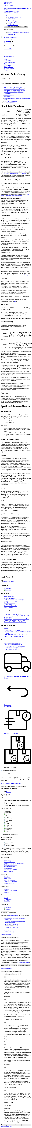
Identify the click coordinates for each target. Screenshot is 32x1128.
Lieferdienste (7, 93)
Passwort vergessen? (9, 880)
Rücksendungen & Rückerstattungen (14, 599)
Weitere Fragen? (8, 607)
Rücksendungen (12, 18)
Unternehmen (7, 930)
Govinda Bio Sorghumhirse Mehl (13, 644)
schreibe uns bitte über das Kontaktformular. (14, 173)
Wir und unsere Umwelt (10, 890)
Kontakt (10, 23)
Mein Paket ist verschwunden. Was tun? (15, 90)
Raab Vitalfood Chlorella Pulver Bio (14, 636)
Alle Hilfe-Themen (13, 25)
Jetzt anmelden (8, 43)
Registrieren (7, 878)
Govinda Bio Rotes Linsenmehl (12, 643)
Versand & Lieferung (9, 598)
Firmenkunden (8, 604)
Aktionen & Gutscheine (10, 606)
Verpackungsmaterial (9, 102)
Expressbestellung (9, 95)
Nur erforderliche (13, 965)
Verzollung (7, 96)
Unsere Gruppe (8, 899)
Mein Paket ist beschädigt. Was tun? (13, 92)
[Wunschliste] (5, 51)
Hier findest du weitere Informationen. (11, 783)
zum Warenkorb (8, 5)
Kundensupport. (26, 275)
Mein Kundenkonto (9, 603)
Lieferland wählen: (6, 78)
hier (15, 301)
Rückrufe (6, 892)
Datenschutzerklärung (23, 962)
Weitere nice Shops (9, 931)
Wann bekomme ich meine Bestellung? (14, 89)
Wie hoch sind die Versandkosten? (13, 87)
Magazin (6, 889)
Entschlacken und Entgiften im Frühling (15, 622)
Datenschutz (7, 919)
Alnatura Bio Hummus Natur (12, 630)
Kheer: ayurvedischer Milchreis (12, 614)
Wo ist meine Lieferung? (10, 881)
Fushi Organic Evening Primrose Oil (14, 647)
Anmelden (7, 877)
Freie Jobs (7, 901)
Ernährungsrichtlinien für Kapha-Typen (14, 620)
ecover (6, 628)
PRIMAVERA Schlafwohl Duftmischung (15, 635)
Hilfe (5, 15)
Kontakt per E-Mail (8, 581)
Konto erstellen (8, 49)
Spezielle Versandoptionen (11, 101)
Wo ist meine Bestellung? (14, 17)
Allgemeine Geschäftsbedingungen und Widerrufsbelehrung (14, 921)
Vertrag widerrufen (6, 934)
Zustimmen (4, 965)
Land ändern (12, 912)
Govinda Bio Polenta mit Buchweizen (14, 646)
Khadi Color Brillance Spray (12, 649)
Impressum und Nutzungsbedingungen (14, 918)
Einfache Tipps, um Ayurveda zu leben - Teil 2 (16, 619)
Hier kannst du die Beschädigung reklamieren (15, 194)
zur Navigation (8, 2)
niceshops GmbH (13, 915)
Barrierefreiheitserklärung (11, 924)
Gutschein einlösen (9, 883)
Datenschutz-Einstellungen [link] (11, 925)
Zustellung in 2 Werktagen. (11, 12)
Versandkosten (11, 20)
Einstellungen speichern (7, 1125)
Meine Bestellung (9, 596)
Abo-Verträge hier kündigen (11, 927)
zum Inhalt (7, 3)
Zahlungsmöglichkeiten (14, 22)
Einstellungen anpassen (24, 965)
